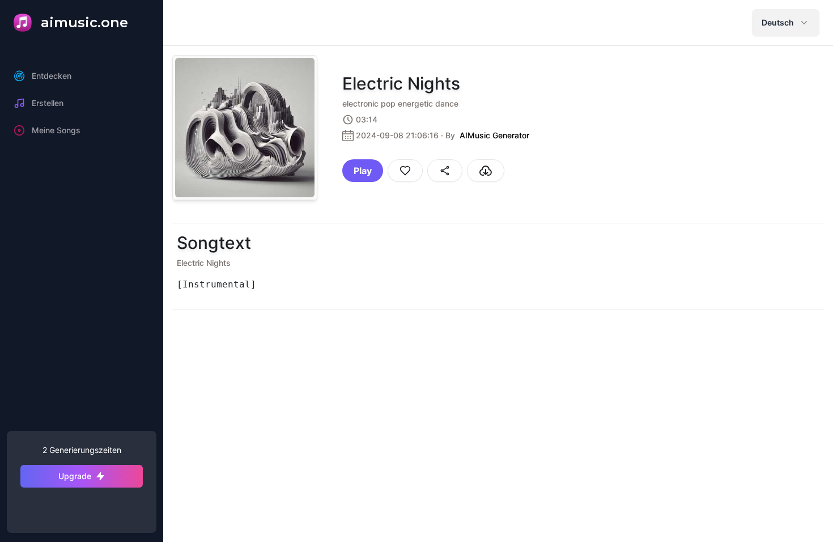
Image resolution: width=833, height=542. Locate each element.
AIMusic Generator (494, 135)
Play (363, 170)
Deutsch (778, 22)
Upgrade (74, 476)
